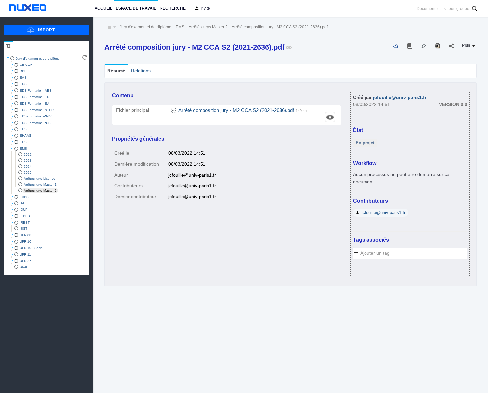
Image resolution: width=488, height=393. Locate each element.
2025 (28, 172)
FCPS (24, 197)
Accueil (103, 8)
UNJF (24, 267)
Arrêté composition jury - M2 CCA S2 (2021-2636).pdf (280, 27)
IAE (22, 203)
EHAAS (25, 135)
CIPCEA (26, 64)
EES (23, 129)
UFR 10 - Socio (31, 248)
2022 (28, 154)
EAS (23, 77)
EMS (23, 148)
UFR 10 (25, 241)
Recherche (173, 8)
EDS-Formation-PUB (35, 123)
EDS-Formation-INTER (37, 110)
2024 (28, 166)
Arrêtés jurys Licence (39, 178)
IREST (25, 222)
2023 (28, 160)
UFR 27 (25, 261)
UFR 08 (25, 235)
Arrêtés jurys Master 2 (40, 190)
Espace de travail (136, 8)
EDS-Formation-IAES (36, 90)
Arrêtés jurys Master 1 (40, 184)
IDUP (24, 209)
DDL (23, 71)
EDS (23, 84)
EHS (23, 142)
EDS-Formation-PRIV (36, 116)
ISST (23, 228)
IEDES (25, 216)
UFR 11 (25, 254)
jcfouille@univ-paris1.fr (399, 97)
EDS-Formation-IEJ (34, 103)
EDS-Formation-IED (34, 97)
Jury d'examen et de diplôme (38, 58)
